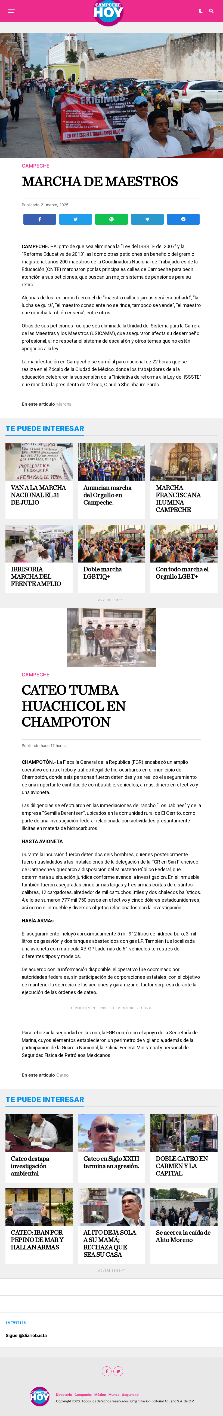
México (100, 1395)
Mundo (114, 1395)
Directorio (64, 1395)
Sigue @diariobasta (26, 1335)
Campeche (83, 1395)
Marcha (64, 404)
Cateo (62, 1075)
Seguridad (130, 1395)
